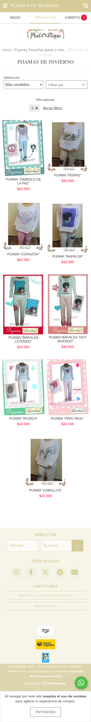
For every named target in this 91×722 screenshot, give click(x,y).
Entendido (46, 712)
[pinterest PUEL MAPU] (60, 572)
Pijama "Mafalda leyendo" (23, 339)
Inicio (7, 50)
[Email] (74, 572)
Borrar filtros (52, 108)
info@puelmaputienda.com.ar (56, 595)
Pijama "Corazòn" (23, 254)
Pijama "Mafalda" (67, 256)
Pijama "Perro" (67, 175)
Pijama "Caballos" (45, 490)
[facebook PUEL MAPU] (31, 572)
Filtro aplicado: (45, 100)
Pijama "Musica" (23, 418)
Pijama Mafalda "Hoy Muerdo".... (68, 339)
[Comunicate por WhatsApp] (81, 682)
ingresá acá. (76, 671)
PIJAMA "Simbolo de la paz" (23, 181)
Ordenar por (12, 77)
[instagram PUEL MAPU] (16, 572)
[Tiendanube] (45, 684)
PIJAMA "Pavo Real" (67, 418)
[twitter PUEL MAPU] (45, 572)
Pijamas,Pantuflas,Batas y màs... (41, 50)
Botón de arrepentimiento (46, 676)
